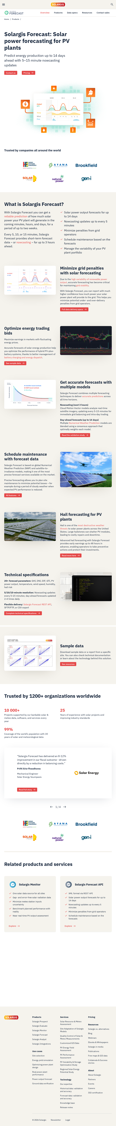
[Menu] (3, 4)
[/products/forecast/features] (86, 471)
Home (6, 19)
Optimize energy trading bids (26, 331)
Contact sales (103, 12)
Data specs (72, 12)
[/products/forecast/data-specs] (30, 282)
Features (58, 12)
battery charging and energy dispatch (23, 357)
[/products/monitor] (13, 884)
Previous (51, 807)
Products (15, 19)
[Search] (112, 4)
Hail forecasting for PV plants (81, 517)
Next (64, 807)
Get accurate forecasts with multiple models (86, 385)
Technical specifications (26, 574)
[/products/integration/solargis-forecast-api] (69, 884)
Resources (87, 12)
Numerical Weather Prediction (84, 423)
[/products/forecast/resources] (86, 342)
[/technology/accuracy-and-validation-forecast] (30, 396)
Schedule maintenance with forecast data (25, 457)
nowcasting (24, 242)
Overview (45, 12)
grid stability (82, 285)
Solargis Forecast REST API (37, 604)
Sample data (72, 645)
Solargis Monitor (29, 884)
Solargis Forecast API (89, 884)
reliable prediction (15, 216)
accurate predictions (92, 396)
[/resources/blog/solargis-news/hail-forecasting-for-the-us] (30, 528)
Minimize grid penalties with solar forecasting (82, 270)
